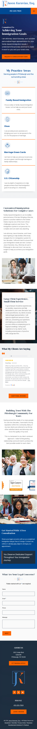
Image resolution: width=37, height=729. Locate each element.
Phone (4, 608)
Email (4, 598)
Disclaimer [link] (8, 723)
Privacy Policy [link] (22, 723)
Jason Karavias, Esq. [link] (14, 720)
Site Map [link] (14, 723)
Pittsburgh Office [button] (18, 663)
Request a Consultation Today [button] (16, 57)
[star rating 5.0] (18, 360)
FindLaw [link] (26, 725)
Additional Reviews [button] (18, 396)
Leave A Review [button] (18, 712)
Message (4, 617)
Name (4, 589)
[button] (34, 11)
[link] (18, 6)
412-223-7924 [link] (15, 11)
